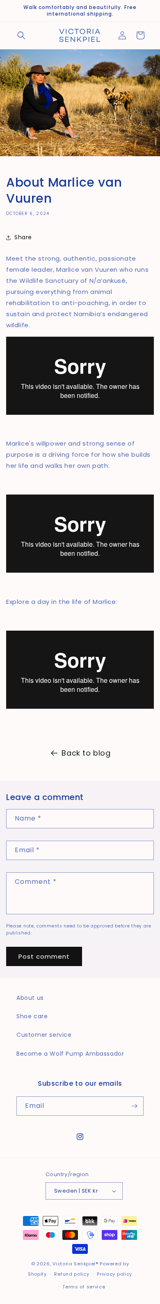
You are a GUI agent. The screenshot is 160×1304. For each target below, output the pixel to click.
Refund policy (71, 1274)
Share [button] (23, 237)
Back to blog (86, 753)
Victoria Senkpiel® (75, 1263)
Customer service (44, 1035)
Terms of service (83, 1286)
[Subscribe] (134, 1106)
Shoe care (32, 1016)
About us (30, 998)
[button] (21, 35)
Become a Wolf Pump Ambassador (70, 1054)
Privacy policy (114, 1274)
